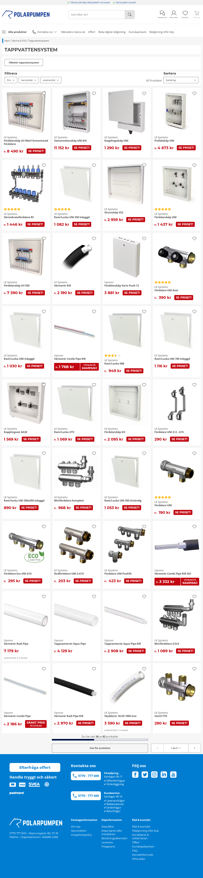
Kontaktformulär (142, 854)
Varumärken (79, 830)
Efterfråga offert (34, 767)
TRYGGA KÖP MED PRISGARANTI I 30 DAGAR (90, 2)
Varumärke (27, 80)
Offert (135, 842)
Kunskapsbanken (143, 846)
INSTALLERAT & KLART (126, 2)
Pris (9, 80)
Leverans (107, 842)
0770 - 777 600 (88, 776)
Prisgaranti (108, 846)
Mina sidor (138, 858)
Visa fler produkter (100, 748)
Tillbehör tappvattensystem (24, 62)
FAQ (134, 850)
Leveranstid (49, 80)
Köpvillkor (108, 826)
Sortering (171, 80)
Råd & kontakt (141, 826)
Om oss (75, 826)
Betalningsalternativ (114, 838)
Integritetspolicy (81, 834)
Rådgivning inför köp (145, 830)
